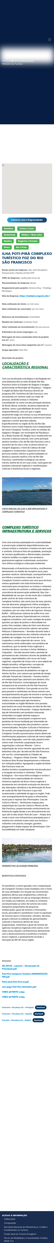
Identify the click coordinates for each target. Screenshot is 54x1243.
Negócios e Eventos (28, 241)
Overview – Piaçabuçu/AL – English (16, 1020)
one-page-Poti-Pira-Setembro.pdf (19, 987)
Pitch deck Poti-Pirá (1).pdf (15, 982)
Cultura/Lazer (26, 228)
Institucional (9, 1219)
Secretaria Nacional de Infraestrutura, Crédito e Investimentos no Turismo (26, 1228)
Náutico (8, 241)
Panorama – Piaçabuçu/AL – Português (18, 1007)
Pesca (7, 247)
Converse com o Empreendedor (27, 220)
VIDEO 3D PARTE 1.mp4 (13, 992)
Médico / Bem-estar (31, 235)
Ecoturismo (9, 235)
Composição (10, 1223)
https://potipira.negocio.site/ (35, 296)
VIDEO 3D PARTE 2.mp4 (13, 997)
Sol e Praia (21, 247)
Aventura (8, 228)
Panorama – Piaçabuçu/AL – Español (17, 1014)
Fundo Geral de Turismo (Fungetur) (20, 1234)
